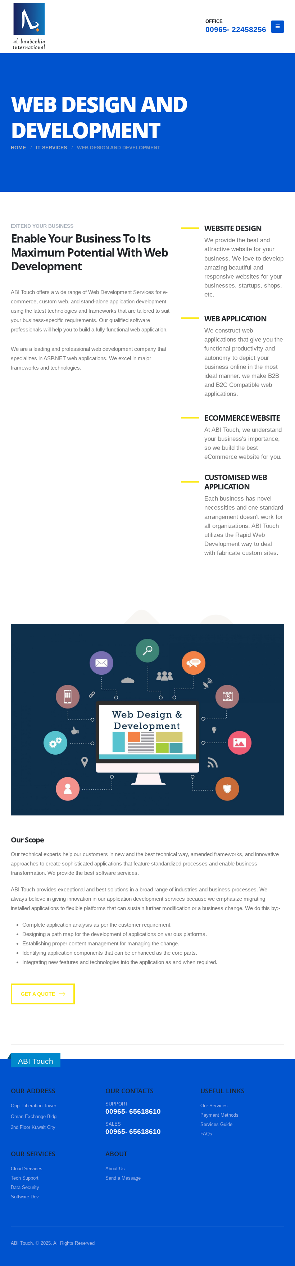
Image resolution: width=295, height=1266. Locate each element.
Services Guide (216, 1124)
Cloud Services (26, 1168)
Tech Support (24, 1178)
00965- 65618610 (133, 1111)
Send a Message (123, 1178)
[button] (277, 27)
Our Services (214, 1105)
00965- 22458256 (235, 29)
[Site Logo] (29, 26)
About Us (115, 1168)
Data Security (25, 1187)
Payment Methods (219, 1115)
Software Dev (25, 1196)
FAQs (206, 1133)
